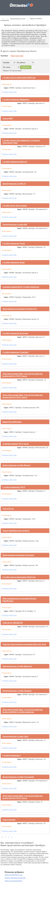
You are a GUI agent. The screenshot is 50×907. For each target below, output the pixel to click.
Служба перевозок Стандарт (15, 352)
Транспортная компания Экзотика (18, 555)
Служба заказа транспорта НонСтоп (18, 77)
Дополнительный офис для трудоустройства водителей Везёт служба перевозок (22, 711)
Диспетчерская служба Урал (15, 736)
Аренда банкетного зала (13, 875)
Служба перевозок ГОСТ (13, 487)
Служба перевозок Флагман (15, 333)
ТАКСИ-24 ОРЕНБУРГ (12, 623)
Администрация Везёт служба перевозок (20, 287)
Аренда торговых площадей (15, 878)
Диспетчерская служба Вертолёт (17, 666)
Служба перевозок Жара (13, 262)
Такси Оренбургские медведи (15, 531)
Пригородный (17, 56)
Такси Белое (8, 509)
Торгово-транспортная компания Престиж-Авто (24, 644)
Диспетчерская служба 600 (14, 224)
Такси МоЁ (7, 118)
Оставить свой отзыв (9, 92)
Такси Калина (8, 820)
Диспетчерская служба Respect (16, 465)
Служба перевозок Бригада (14, 162)
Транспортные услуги (17, 18)
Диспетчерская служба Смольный (18, 777)
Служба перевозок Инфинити (15, 99)
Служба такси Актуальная (14, 205)
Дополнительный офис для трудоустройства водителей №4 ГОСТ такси (22, 797)
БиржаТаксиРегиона (11, 422)
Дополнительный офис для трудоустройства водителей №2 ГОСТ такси (22, 396)
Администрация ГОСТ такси (15, 444)
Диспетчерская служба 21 (14, 184)
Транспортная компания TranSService (19, 309)
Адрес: (6, 88)
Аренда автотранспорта (13, 881)
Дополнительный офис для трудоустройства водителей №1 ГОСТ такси (22, 375)
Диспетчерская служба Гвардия (16, 691)
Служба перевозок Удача (13, 243)
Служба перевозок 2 (11, 755)
